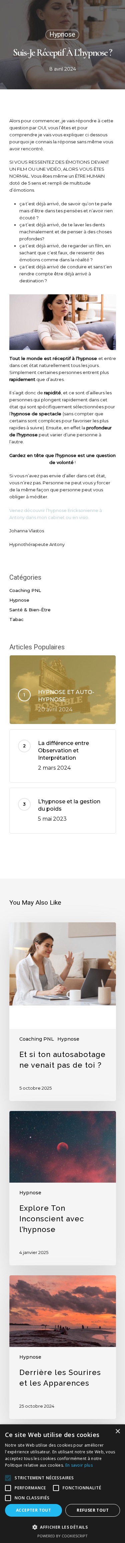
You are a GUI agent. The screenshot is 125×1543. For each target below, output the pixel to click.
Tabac (16, 619)
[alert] (62, 1483)
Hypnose (62, 34)
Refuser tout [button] (93, 1510)
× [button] (117, 1431)
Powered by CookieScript (62, 1535)
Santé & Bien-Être (30, 609)
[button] (62, 1527)
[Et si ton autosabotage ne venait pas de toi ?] (62, 1011)
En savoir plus (79, 1465)
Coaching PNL (25, 590)
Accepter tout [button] (33, 1510)
